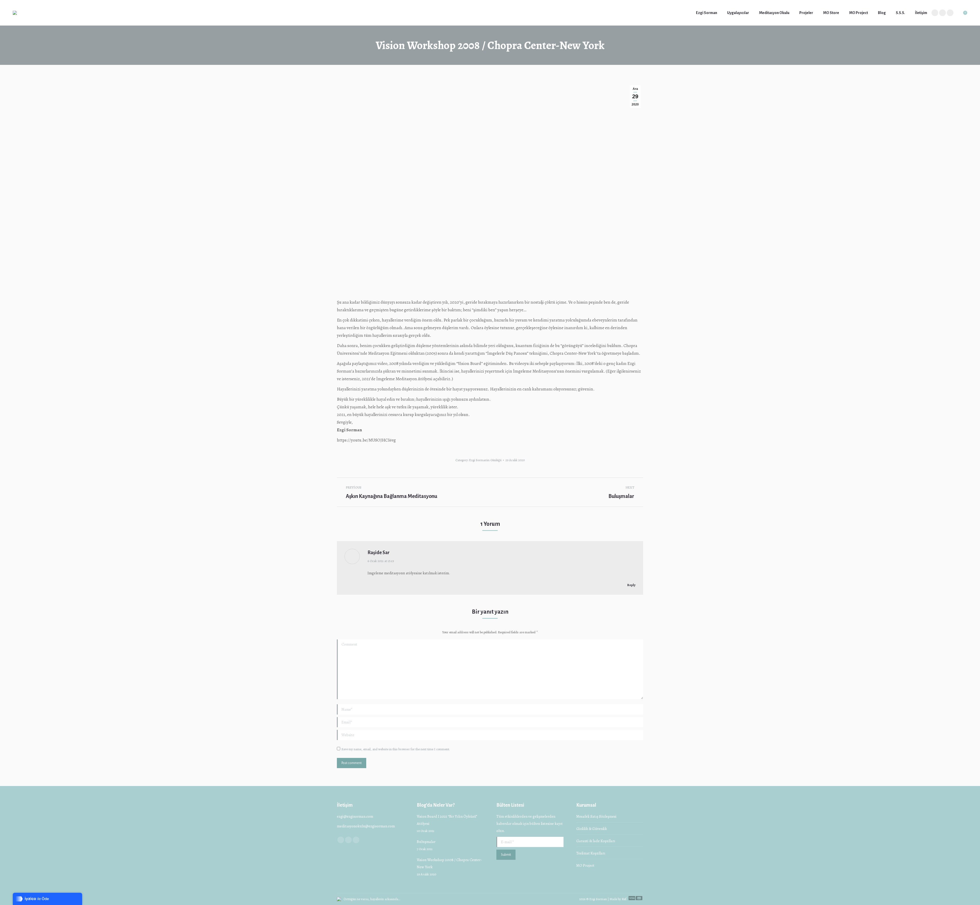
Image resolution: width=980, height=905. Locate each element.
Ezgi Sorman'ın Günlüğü (485, 460)
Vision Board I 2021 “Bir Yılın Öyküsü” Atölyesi (447, 820)
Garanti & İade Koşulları (595, 840)
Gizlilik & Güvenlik (591, 828)
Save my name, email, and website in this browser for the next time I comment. (395, 749)
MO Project (585, 865)
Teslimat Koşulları (590, 853)
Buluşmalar (426, 841)
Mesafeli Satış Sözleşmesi (596, 816)
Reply (631, 585)
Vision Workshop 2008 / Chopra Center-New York (449, 863)
